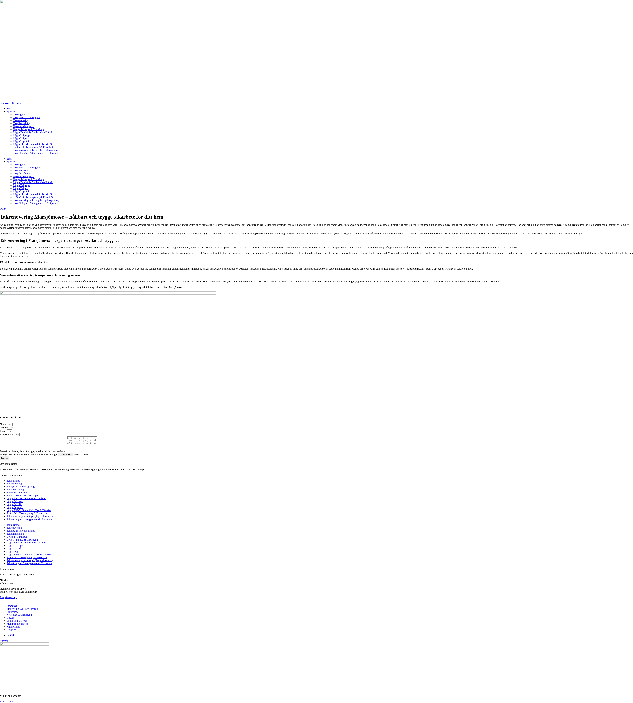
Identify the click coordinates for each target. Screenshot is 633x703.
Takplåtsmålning (21, 123)
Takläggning (19, 114)
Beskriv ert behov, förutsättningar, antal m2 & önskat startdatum (33, 451)
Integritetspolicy (8, 597)
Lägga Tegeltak (21, 141)
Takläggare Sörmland (11, 103)
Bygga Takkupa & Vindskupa (28, 129)
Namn (3, 424)
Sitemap (4, 640)
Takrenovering (20, 120)
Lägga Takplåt (20, 138)
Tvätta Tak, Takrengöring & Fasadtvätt (33, 147)
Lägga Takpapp (21, 135)
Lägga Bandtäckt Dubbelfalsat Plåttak (33, 132)
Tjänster (11, 111)
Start (9, 108)
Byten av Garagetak (23, 126)
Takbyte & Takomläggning (27, 117)
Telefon (4, 427)
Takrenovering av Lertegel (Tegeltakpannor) (36, 150)
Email (3, 431)
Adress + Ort (7, 434)
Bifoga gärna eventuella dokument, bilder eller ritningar (29, 454)
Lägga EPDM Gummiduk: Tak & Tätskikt (35, 144)
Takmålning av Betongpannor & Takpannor (36, 153)
